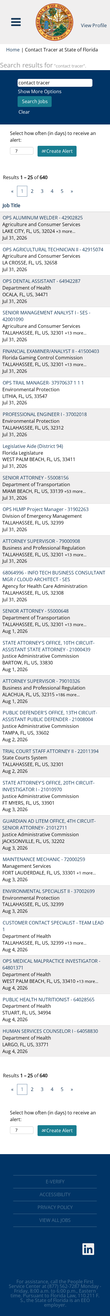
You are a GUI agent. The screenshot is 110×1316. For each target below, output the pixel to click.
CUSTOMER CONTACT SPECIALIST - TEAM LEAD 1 (53, 926)
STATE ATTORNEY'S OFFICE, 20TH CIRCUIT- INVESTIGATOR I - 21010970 (48, 786)
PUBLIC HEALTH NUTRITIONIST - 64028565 (48, 999)
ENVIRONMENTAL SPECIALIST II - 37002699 (49, 891)
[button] (16, 22)
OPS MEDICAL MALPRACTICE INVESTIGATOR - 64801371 (51, 964)
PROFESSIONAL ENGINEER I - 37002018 (45, 414)
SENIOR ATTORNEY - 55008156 (36, 478)
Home (13, 49)
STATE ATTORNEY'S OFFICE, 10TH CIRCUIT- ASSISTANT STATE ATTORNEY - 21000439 (48, 646)
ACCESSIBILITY (55, 1194)
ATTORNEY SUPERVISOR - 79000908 (41, 541)
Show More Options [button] (40, 91)
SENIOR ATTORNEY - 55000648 (36, 611)
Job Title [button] (11, 205)
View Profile (94, 25)
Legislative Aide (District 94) (33, 446)
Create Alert (59, 151)
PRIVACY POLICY (55, 1207)
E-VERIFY (55, 1181)
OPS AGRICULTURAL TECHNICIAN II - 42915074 (53, 249)
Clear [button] (24, 112)
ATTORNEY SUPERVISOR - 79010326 (41, 681)
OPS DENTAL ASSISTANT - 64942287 (41, 281)
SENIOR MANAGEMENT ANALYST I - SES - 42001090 (46, 316)
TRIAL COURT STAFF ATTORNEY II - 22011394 (51, 751)
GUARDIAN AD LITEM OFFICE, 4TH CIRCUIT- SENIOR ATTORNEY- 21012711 (49, 824)
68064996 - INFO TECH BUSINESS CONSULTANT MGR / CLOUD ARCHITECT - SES (53, 576)
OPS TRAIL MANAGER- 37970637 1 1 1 (43, 383)
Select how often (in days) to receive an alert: (53, 136)
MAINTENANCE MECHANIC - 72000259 (44, 859)
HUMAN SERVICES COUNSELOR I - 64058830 (50, 1031)
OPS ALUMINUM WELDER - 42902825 (43, 217)
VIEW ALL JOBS (55, 1220)
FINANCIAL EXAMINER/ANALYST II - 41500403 (51, 351)
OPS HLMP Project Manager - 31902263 (46, 509)
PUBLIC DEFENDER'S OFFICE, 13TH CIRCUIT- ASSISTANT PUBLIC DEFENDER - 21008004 (49, 716)
